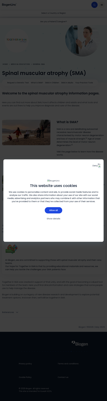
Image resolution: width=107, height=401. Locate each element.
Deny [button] (95, 165)
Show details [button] (53, 218)
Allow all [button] (53, 210)
